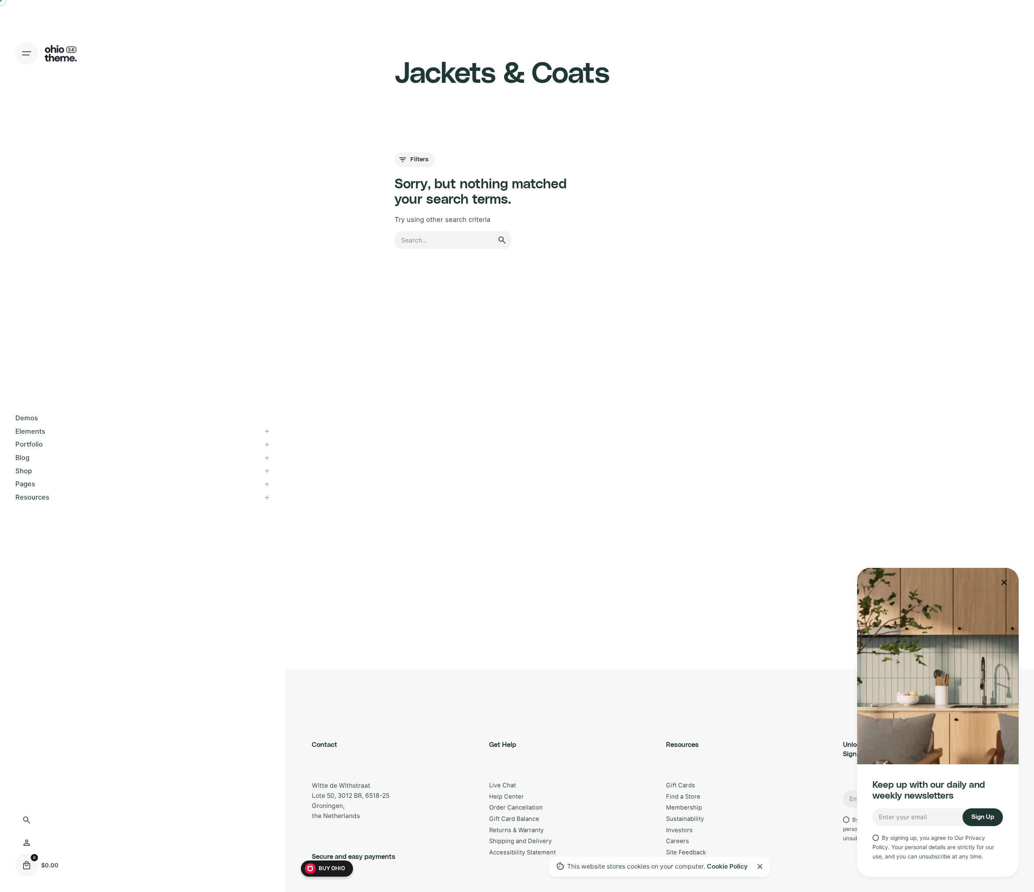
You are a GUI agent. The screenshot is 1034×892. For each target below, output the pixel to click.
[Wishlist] (26, 842)
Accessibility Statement (522, 852)
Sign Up (982, 817)
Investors (679, 830)
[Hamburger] (26, 53)
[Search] (26, 820)
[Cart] (26, 865)
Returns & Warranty (516, 830)
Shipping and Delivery (520, 841)
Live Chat (502, 785)
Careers (677, 841)
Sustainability (685, 818)
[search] (502, 240)
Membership (684, 807)
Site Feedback (686, 852)
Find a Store (683, 796)
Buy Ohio (332, 868)
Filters (419, 159)
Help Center (506, 796)
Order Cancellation (516, 807)
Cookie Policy (727, 866)
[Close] (760, 866)
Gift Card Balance (514, 818)
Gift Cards (680, 785)
